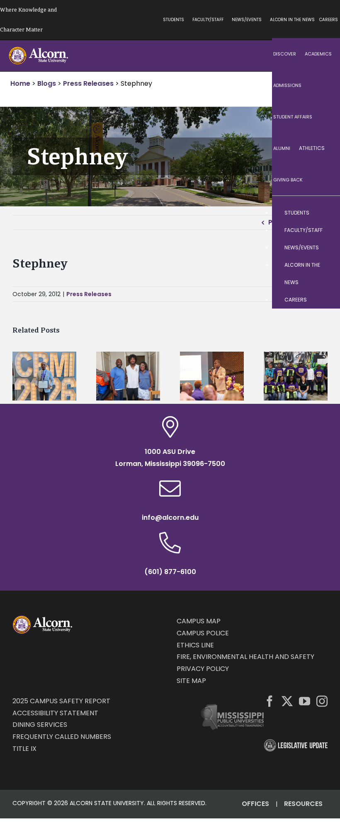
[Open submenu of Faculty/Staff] (325, 230)
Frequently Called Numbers (61, 736)
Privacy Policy (203, 668)
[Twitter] (287, 701)
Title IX (24, 748)
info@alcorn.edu (170, 517)
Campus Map (199, 621)
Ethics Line (195, 645)
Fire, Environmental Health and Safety (245, 656)
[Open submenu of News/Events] (325, 247)
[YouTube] (304, 701)
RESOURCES (303, 803)
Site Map (191, 680)
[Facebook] (269, 701)
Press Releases (89, 294)
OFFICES (255, 803)
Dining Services (39, 724)
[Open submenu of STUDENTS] (325, 213)
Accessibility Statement (55, 713)
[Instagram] (322, 701)
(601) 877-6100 (170, 572)
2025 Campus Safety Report (61, 701)
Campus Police (203, 633)
